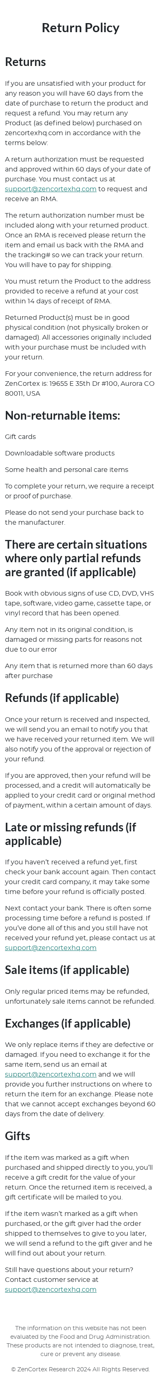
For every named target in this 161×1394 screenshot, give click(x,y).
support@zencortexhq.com (51, 189)
